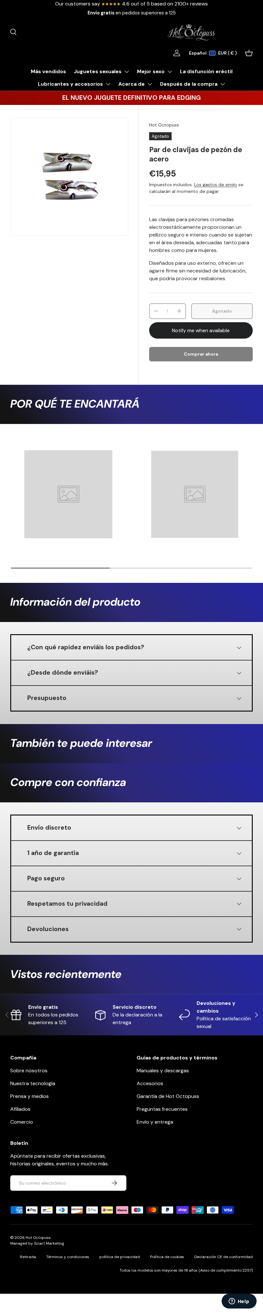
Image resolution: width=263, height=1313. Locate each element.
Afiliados (20, 1109)
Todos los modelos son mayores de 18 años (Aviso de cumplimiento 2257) (186, 1270)
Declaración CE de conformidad (223, 1256)
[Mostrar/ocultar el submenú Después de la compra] (222, 84)
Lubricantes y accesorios (70, 84)
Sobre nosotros (28, 1070)
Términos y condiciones (67, 1256)
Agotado (222, 311)
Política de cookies (167, 1256)
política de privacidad (119, 1256)
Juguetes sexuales (98, 71)
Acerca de (131, 84)
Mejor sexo (151, 71)
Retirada (28, 1256)
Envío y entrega (155, 1122)
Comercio (21, 1122)
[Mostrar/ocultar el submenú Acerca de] (150, 84)
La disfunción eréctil (206, 71)
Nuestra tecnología (32, 1083)
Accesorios (150, 1083)
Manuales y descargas (163, 1070)
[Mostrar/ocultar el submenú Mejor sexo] (170, 71)
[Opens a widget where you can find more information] (239, 1302)
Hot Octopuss (164, 125)
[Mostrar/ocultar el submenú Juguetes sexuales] (127, 71)
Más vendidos (48, 71)
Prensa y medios (29, 1096)
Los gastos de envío (215, 184)
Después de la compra (188, 84)
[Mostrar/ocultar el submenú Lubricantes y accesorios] (108, 84)
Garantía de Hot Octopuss (168, 1096)
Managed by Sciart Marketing (37, 1243)
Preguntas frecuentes (162, 1109)
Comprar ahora (201, 354)
